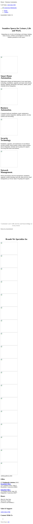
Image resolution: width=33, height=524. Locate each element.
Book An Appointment (7, 229)
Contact (6, 12)
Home (5, 10)
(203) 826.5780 (11, 5)
